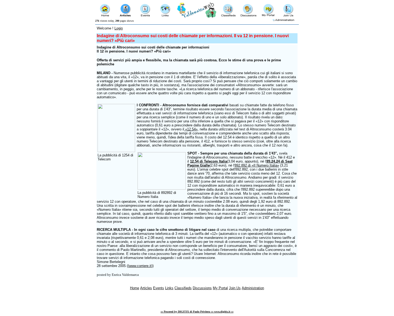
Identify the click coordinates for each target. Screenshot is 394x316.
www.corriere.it (140, 266)
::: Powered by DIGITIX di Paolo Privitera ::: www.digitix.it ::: (197, 311)
